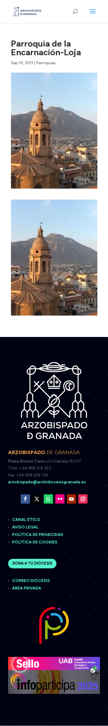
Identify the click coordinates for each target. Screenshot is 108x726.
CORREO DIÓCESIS (31, 580)
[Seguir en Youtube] (71, 499)
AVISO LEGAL (25, 527)
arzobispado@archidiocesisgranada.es (47, 482)
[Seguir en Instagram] (83, 499)
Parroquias (46, 62)
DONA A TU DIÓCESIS (32, 563)
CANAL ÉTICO (26, 519)
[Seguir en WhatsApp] (48, 499)
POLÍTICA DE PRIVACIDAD (37, 534)
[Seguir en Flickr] (60, 499)
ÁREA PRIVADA (26, 588)
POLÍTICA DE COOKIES (34, 542)
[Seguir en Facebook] (25, 499)
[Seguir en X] (36, 499)
